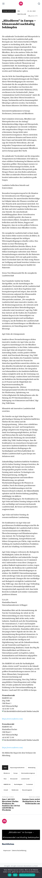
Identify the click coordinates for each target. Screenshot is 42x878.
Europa (16, 773)
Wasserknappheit (27, 790)
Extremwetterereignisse (28, 773)
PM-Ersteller (22, 12)
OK (10, 875)
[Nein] (39, 873)
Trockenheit (29, 784)
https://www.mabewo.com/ (12, 719)
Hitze (5, 779)
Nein (15, 875)
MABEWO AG (7, 784)
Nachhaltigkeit (18, 784)
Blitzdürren (7, 773)
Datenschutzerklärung (27, 875)
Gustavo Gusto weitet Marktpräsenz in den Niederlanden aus (31, 801)
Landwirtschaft (25, 779)
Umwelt (6, 790)
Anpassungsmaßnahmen (17, 767)
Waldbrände (15, 790)
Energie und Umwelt (8, 11)
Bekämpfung (31, 767)
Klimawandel (13, 779)
